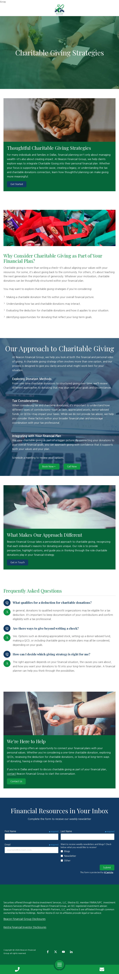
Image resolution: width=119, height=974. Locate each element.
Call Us (17, 969)
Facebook (47, 951)
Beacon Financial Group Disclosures (24, 919)
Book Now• (49, 466)
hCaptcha (108, 872)
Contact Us (102, 969)
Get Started (16, 184)
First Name (10, 831)
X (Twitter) (55, 951)
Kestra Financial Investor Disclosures (24, 927)
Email (7, 844)
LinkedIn (71, 951)
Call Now (72, 466)
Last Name (66, 831)
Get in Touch (17, 562)
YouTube (63, 951)
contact (11, 773)
